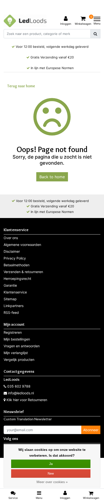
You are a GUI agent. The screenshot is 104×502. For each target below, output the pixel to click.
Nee (51, 473)
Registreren (13, 332)
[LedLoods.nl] (25, 21)
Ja (51, 464)
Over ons (11, 238)
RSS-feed (11, 312)
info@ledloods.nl (21, 393)
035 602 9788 (18, 386)
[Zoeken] (95, 34)
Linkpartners (13, 306)
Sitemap (10, 299)
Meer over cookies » (52, 482)
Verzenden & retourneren (23, 272)
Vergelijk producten (19, 359)
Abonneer (90, 430)
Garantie (10, 285)
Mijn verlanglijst (16, 353)
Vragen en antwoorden (22, 346)
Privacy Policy (15, 258)
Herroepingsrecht (17, 278)
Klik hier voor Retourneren (27, 400)
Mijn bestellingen (17, 339)
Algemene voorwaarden (22, 245)
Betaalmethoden (17, 265)
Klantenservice (15, 292)
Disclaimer (12, 251)
